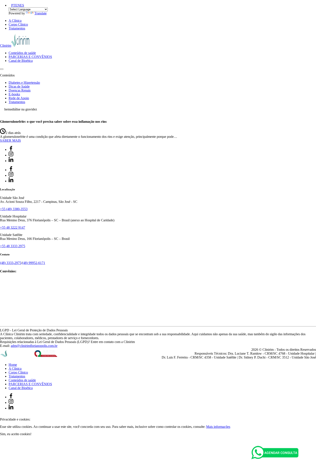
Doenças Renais (20, 90)
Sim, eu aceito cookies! (15, 434)
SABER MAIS (10, 140)
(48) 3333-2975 (10, 263)
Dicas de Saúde (19, 86)
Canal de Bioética (21, 60)
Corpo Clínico (18, 24)
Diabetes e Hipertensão (24, 82)
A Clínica (15, 20)
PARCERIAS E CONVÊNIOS (30, 57)
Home (13, 364)
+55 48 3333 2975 (12, 246)
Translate (40, 13)
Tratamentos (17, 28)
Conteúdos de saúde (22, 53)
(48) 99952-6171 (33, 263)
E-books (14, 94)
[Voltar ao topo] (2, 415)
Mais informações (218, 426)
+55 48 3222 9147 (12, 227)
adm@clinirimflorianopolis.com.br (34, 346)
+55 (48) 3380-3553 (14, 209)
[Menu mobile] (1, 69)
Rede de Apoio (19, 98)
